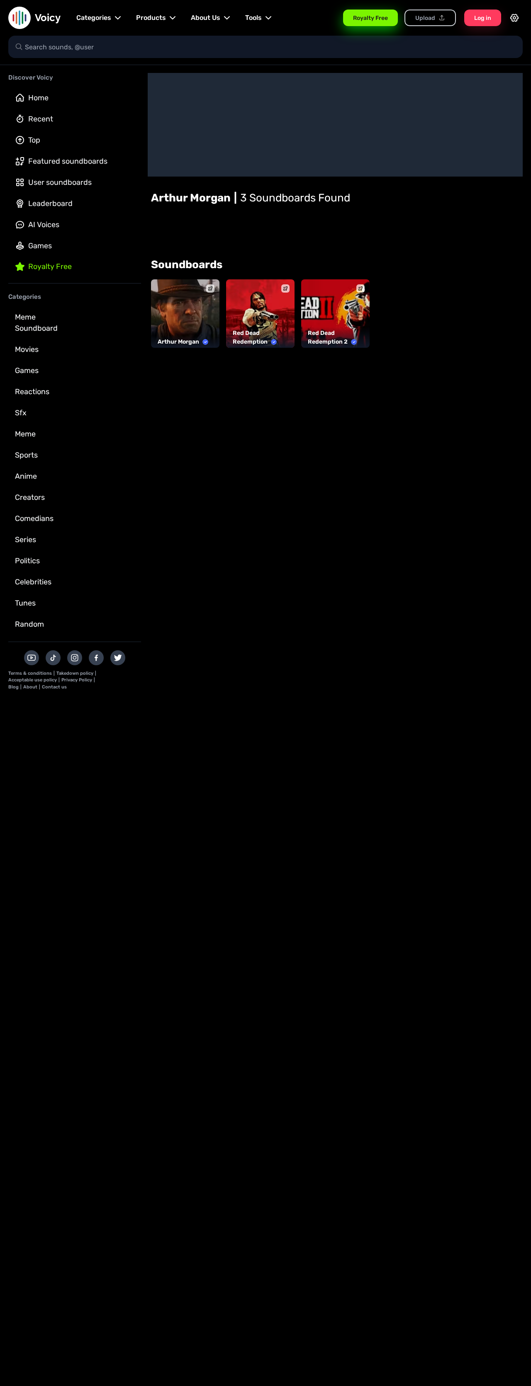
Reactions (32, 391)
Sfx (21, 412)
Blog (13, 687)
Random (29, 624)
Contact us (54, 687)
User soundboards (60, 182)
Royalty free (50, 266)
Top (34, 140)
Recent (40, 119)
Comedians (34, 518)
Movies (27, 349)
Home (38, 97)
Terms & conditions (30, 673)
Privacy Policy (76, 680)
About (30, 687)
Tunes (25, 603)
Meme (25, 434)
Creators (30, 497)
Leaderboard (50, 203)
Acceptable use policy (32, 680)
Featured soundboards (67, 161)
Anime (26, 476)
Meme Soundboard (36, 323)
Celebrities (33, 581)
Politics (27, 560)
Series (25, 539)
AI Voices (43, 224)
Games (40, 245)
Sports (26, 455)
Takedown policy (74, 673)
